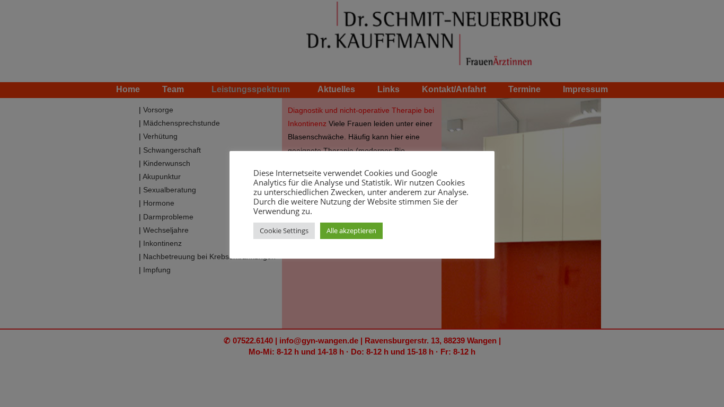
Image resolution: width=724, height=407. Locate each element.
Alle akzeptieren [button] (351, 230)
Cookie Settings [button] (284, 230)
